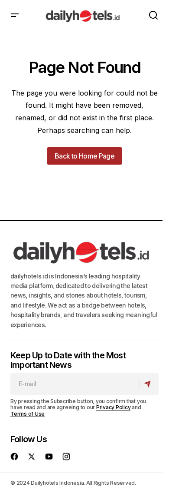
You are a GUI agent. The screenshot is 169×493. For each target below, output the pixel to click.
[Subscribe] (149, 384)
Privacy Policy (113, 407)
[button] (14, 15)
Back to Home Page (84, 156)
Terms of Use (27, 413)
